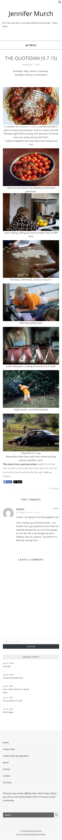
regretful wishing (46, 464)
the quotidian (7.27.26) (12, 700)
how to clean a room (13, 468)
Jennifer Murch (31, 13)
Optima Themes (39, 834)
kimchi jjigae (8, 712)
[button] (59, 2)
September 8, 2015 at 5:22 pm (27, 512)
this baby (7, 666)
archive (6, 769)
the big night (37, 472)
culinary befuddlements (13, 677)
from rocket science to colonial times (16, 691)
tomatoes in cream (28, 126)
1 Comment (53, 488)
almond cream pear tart (36, 468)
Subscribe (31, 646)
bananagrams (44, 279)
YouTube (7, 782)
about (6, 762)
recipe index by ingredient (16, 755)
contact (6, 775)
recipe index (9, 749)
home (6, 742)
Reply (56, 508)
